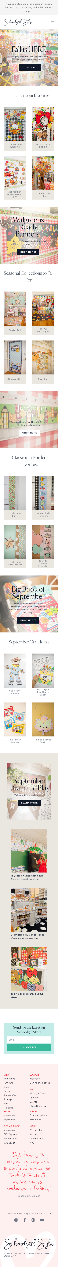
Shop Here (29, 433)
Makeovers (35, 1079)
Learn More (29, 803)
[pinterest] (33, 1220)
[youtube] (42, 1220)
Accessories (10, 1095)
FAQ (32, 1143)
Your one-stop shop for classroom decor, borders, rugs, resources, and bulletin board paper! (29, 7)
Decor (7, 1091)
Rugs (6, 1087)
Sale (6, 1104)
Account (34, 1134)
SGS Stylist (9, 1143)
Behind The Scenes (40, 1083)
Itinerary (34, 1098)
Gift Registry (10, 1134)
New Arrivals (10, 1079)
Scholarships (10, 1139)
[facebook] (24, 1220)
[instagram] (16, 1220)
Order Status (36, 1139)
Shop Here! (30, 67)
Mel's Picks (9, 1108)
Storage (8, 1099)
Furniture (8, 1083)
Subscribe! (29, 1048)
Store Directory (38, 1106)
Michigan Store (38, 1094)
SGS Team (35, 1120)
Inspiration (9, 1120)
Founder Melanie (38, 1115)
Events (33, 1102)
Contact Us (36, 1130)
